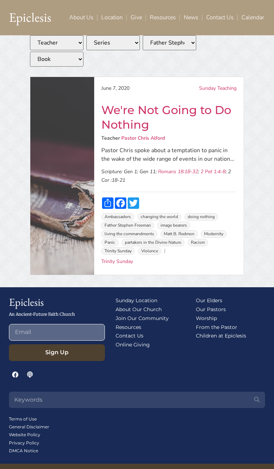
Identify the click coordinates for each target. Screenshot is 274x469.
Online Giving (133, 344)
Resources (163, 17)
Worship (206, 318)
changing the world (159, 217)
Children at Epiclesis (221, 336)
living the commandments (129, 234)
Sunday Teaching (218, 88)
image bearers (174, 225)
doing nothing (201, 217)
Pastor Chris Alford (143, 138)
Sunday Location (136, 300)
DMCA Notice (23, 450)
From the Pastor (216, 327)
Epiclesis (30, 17)
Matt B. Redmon (179, 234)
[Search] (257, 400)
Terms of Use (23, 419)
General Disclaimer (29, 426)
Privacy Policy (24, 442)
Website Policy (24, 434)
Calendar (253, 17)
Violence (149, 251)
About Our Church (139, 309)
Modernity (213, 234)
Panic (110, 242)
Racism (198, 242)
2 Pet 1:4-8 (213, 171)
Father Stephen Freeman (128, 225)
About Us (81, 17)
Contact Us (220, 17)
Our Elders (209, 300)
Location (112, 17)
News (191, 17)
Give (136, 17)
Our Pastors (211, 309)
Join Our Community (142, 318)
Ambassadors (118, 217)
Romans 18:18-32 (178, 171)
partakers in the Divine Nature (153, 242)
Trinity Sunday (118, 251)
